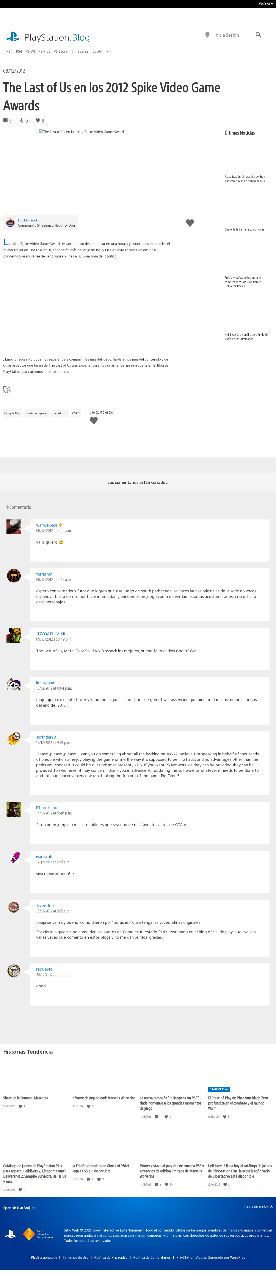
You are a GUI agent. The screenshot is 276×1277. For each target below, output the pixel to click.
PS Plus (44, 51)
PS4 (19, 51)
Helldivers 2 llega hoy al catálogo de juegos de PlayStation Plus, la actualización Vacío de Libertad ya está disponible (240, 1170)
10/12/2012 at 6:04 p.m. (54, 688)
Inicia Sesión (227, 35)
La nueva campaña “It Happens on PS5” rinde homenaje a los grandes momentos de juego (170, 1103)
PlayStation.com (44, 1257)
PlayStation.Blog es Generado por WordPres (210, 1257)
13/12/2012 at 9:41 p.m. (53, 742)
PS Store (61, 51)
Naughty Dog (12, 413)
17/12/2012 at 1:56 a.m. (53, 861)
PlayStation (57, 37)
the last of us (60, 413)
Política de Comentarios (152, 1257)
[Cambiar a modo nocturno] (207, 35)
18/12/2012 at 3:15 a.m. (53, 910)
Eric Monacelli (28, 220)
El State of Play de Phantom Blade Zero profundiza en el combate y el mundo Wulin (238, 1103)
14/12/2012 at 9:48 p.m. (54, 812)
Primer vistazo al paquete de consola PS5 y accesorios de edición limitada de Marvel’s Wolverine (172, 1170)
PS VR (30, 51)
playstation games (36, 413)
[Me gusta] (21, 1106)
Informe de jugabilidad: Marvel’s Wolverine (103, 1097)
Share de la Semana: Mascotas (25, 1097)
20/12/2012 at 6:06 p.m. (54, 974)
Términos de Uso (75, 1257)
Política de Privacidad (110, 1257)
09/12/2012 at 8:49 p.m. (54, 639)
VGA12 (76, 413)
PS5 (9, 51)
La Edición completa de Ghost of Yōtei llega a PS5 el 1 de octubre (100, 1168)
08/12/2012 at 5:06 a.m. (54, 530)
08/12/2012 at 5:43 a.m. (54, 579)
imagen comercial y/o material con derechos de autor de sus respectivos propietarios (201, 1235)
